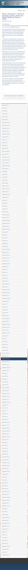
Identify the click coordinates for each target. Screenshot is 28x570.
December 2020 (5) (6, 289)
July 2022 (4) (4, 234)
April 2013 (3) (5, 540)
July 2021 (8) (4, 269)
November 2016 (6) (6, 431)
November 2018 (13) (6, 361)
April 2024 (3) (5, 180)
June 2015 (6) (4, 480)
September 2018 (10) (6, 367)
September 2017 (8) (6, 402)
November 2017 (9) (6, 396)
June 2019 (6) (4, 341)
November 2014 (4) (6, 500)
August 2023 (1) (5, 197)
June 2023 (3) (4, 203)
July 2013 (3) (4, 531)
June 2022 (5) (4, 237)
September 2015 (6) (6, 471)
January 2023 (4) (5, 217)
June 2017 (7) (4, 410)
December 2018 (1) (6, 358)
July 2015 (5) (4, 477)
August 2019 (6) (5, 335)
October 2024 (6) (5, 162)
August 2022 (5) (5, 232)
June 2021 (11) (5, 272)
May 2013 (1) (4, 537)
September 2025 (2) (6, 134)
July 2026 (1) (4, 108)
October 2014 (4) (5, 503)
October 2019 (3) (5, 330)
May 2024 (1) (4, 177)
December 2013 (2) (6, 523)
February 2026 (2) (6, 122)
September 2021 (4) (6, 263)
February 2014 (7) (6, 517)
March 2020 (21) (5, 315)
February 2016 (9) (6, 456)
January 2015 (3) (5, 494)
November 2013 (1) (6, 526)
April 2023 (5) (5, 209)
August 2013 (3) (5, 529)
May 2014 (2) (4, 508)
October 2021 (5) (5, 260)
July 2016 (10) (5, 442)
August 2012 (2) (5, 549)
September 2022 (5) (6, 229)
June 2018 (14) (5, 376)
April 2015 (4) (5, 485)
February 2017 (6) (6, 422)
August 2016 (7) (5, 439)
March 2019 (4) (5, 350)
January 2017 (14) (5, 425)
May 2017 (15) (5, 413)
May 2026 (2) (4, 113)
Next (24, 10)
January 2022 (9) (5, 252)
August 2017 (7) (5, 405)
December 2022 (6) (6, 220)
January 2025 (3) (5, 154)
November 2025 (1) (6, 128)
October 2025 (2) (5, 131)
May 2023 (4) (4, 206)
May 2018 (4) (4, 379)
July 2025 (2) (4, 139)
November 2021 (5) (6, 258)
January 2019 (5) (5, 356)
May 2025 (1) (4, 142)
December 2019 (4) (6, 324)
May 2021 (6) (4, 275)
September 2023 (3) (6, 194)
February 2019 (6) (6, 353)
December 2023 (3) (6, 188)
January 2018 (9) (5, 390)
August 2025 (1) (5, 136)
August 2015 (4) (5, 474)
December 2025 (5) (6, 125)
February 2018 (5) (6, 387)
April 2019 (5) (5, 347)
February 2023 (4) (6, 214)
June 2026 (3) (4, 110)
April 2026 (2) (5, 116)
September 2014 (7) (6, 506)
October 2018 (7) (5, 364)
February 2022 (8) (6, 249)
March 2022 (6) (5, 246)
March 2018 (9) (5, 384)
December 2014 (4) (6, 497)
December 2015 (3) (6, 462)
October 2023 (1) (5, 191)
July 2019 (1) (4, 338)
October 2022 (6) (5, 226)
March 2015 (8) (5, 488)
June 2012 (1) (4, 552)
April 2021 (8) (5, 278)
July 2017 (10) (5, 407)
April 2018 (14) (5, 382)
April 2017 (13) (5, 416)
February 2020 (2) (6, 318)
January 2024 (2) (5, 185)
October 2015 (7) (5, 468)
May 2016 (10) (5, 448)
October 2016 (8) (5, 433)
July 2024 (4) (4, 171)
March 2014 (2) (5, 514)
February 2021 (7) (6, 284)
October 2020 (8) (5, 295)
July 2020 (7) (4, 304)
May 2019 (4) (4, 344)
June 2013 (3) (4, 534)
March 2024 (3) (5, 183)
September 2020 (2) (6, 298)
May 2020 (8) (5, 309)
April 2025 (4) (5, 145)
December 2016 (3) (6, 428)
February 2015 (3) (5, 491)
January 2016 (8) (5, 459)
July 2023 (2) (4, 200)
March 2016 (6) (5, 454)
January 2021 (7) (5, 286)
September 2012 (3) (6, 546)
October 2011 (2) (5, 555)
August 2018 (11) (5, 370)
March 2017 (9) (5, 419)
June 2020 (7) (5, 307)
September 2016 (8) (6, 436)
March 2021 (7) (5, 281)
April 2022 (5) (5, 243)
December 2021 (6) (6, 255)
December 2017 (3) (6, 393)
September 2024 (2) (6, 165)
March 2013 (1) (5, 543)
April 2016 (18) (5, 451)
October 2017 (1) (5, 399)
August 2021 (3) (5, 266)
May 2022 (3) (4, 240)
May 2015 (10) (5, 482)
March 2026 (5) (5, 119)
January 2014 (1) (5, 520)
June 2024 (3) (4, 174)
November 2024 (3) (6, 160)
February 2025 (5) (6, 151)
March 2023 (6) (5, 211)
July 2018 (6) (4, 373)
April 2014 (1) (5, 511)
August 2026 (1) (5, 105)
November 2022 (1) (6, 223)
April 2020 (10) (5, 312)
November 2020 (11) (6, 292)
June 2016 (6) (4, 445)
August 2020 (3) (5, 301)
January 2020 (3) (5, 321)
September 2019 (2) (6, 332)
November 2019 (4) (6, 327)
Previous (20, 10)
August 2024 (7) (5, 168)
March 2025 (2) (5, 148)
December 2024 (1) (6, 157)
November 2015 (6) (6, 465)
